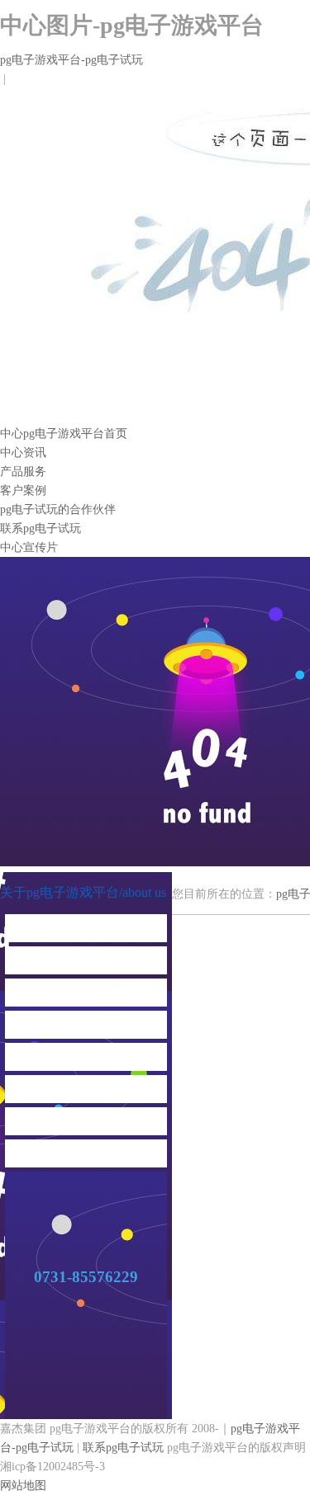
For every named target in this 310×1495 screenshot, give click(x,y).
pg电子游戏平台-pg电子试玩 (71, 60)
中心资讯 (23, 452)
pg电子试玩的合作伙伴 (58, 509)
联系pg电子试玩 (40, 528)
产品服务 (23, 471)
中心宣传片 (29, 547)
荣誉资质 (86, 1056)
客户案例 (23, 490)
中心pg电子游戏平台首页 (63, 433)
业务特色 (86, 960)
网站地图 (23, 1485)
